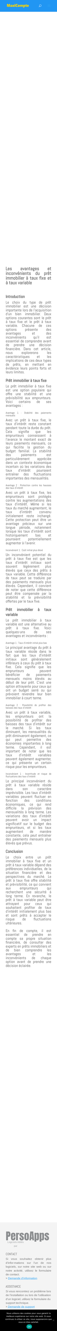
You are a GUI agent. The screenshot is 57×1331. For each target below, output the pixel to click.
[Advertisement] (28, 134)
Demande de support (21, 1306)
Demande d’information (22, 1278)
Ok (29, 1326)
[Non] (53, 1320)
